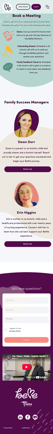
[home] (7, 6)
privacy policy (15, 331)
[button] (47, 7)
